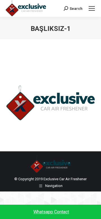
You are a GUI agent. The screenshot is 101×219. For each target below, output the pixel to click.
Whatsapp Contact (51, 212)
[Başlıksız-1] (50, 104)
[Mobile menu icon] (91, 8)
